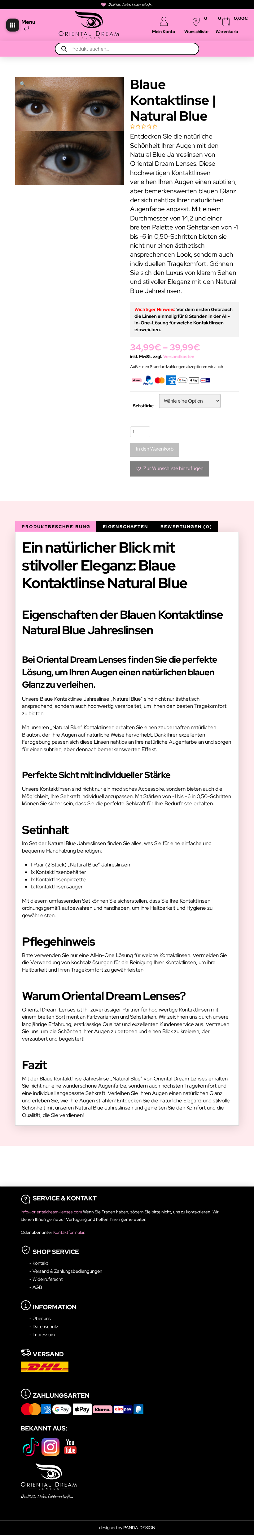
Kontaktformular (68, 1232)
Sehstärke (143, 405)
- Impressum (42, 1334)
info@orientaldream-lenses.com (52, 1212)
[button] (12, 25)
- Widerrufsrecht (46, 1279)
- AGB (35, 1287)
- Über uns (40, 1318)
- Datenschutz (43, 1326)
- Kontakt (38, 1263)
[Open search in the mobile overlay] (127, 49)
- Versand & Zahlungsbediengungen (65, 1271)
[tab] (55, 526)
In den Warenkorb (154, 449)
